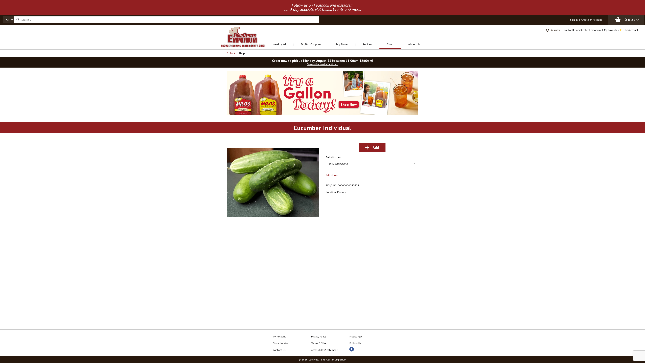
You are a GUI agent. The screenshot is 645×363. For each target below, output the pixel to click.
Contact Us (279, 350)
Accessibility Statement (324, 350)
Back (232, 53)
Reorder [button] (555, 30)
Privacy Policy (318, 336)
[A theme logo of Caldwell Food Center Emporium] (246, 41)
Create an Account (591, 19)
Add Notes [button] (332, 175)
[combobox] (8, 19)
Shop (242, 53)
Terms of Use (319, 343)
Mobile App (355, 336)
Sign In (574, 19)
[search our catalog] (18, 19)
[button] (336, 92)
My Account (279, 336)
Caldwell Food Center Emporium (582, 30)
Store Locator (281, 343)
